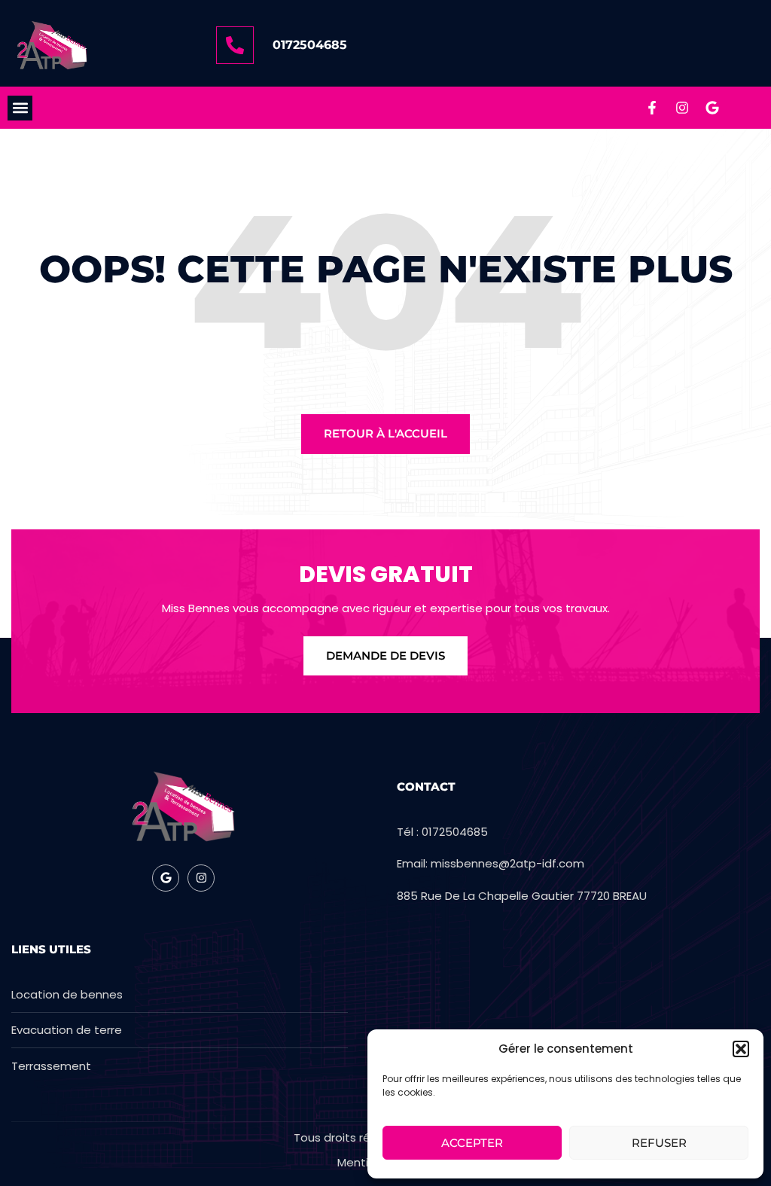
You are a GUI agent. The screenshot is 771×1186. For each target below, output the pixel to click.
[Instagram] (682, 107)
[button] (740, 1048)
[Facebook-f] (652, 107)
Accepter (472, 1143)
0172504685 (310, 45)
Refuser (659, 1143)
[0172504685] (235, 45)
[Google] (712, 107)
